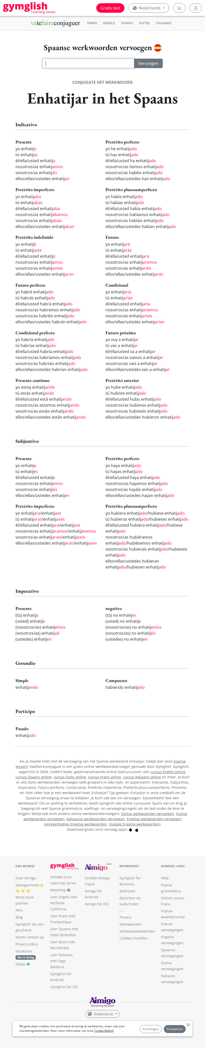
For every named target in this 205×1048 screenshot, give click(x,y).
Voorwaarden (131, 924)
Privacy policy (27, 944)
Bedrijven (128, 891)
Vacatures (24, 951)
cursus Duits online (70, 777)
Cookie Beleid (103, 1031)
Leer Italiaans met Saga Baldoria (61, 960)
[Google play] (130, 829)
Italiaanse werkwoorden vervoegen (95, 818)
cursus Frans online (104, 777)
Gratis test (110, 8)
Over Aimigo (26, 878)
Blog (19, 917)
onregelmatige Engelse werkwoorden (76, 824)
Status (21, 964)
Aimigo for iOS (97, 904)
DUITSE (144, 23)
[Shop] (179, 8)
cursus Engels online (167, 771)
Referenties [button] (129, 866)
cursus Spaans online (34, 777)
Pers (19, 910)
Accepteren (175, 1029)
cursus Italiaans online (142, 777)
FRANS (92, 23)
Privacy (125, 917)
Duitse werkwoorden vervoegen (147, 813)
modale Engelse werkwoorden (134, 824)
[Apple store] (136, 829)
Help (165, 878)
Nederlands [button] (150, 8)
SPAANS (127, 23)
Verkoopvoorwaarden (137, 931)
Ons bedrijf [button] (25, 866)
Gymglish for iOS (64, 986)
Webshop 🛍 (60, 890)
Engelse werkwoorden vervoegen (154, 818)
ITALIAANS (164, 23)
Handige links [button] (173, 866)
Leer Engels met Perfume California (63, 903)
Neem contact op (30, 937)
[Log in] (196, 8)
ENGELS (109, 23)
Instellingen (151, 1029)
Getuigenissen (28, 885)
